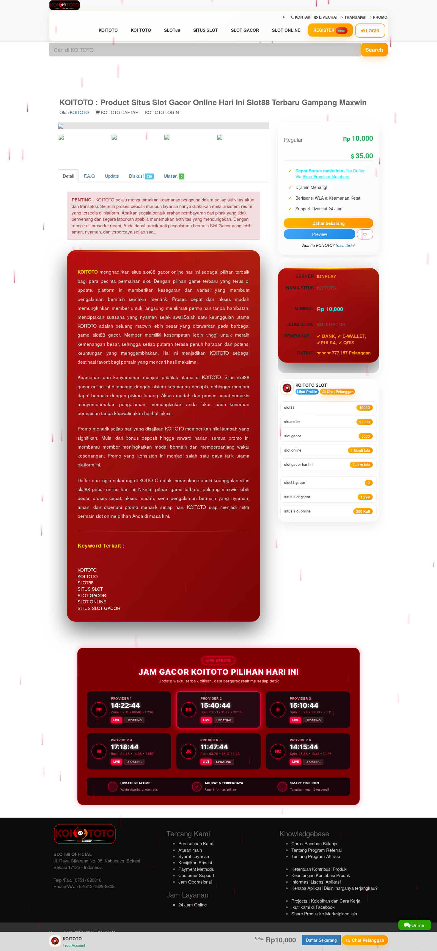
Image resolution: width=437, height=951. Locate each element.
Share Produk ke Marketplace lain (324, 913)
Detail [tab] (68, 176)
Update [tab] (112, 176)
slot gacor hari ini (327, 464)
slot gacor (327, 436)
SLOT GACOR (245, 30)
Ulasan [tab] (173, 176)
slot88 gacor (327, 482)
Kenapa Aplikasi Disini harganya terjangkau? (334, 888)
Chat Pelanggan (339, 391)
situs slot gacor (327, 497)
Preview (319, 234)
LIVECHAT (328, 17)
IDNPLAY (326, 276)
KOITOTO (108, 30)
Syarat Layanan (193, 856)
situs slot (327, 422)
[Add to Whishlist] (365, 234)
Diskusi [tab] (140, 176)
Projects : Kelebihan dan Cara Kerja (325, 901)
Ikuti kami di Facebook (313, 907)
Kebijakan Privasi (195, 862)
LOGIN (372, 31)
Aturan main (190, 850)
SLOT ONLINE (286, 30)
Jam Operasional (195, 882)
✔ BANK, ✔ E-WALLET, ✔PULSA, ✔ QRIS (341, 339)
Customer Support (196, 875)
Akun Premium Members (326, 176)
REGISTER (329, 30)
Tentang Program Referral (316, 850)
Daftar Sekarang (328, 223)
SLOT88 (172, 30)
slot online (327, 450)
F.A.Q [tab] (89, 176)
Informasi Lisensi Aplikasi (316, 882)
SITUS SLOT (205, 30)
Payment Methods (196, 869)
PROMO (379, 17)
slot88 (327, 407)
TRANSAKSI (355, 17)
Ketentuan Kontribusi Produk (319, 869)
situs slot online (327, 511)
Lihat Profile (307, 391)
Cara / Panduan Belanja (314, 843)
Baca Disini (345, 245)
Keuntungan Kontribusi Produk (320, 875)
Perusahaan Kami (195, 843)
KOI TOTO (141, 30)
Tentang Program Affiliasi (315, 856)
